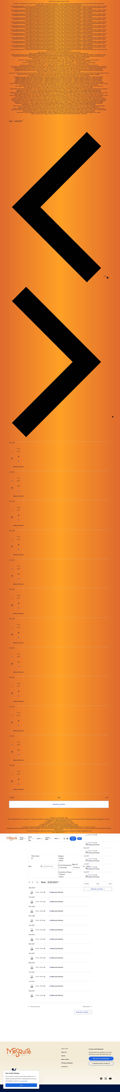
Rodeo (61, 858)
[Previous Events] (29, 882)
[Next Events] (32, 882)
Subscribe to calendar (59, 804)
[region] (21, 1080)
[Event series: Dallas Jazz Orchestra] (18, 456)
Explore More (47, 838)
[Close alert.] (113, 417)
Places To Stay (30, 838)
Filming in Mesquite (67, 1063)
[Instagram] (105, 1078)
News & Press (65, 1059)
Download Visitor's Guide (100, 1063)
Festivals (62, 874)
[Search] (64, 839)
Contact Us (73, 838)
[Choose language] (67, 839)
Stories (63, 1056)
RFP (79, 838)
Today (59, 797)
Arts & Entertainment (64, 865)
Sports (61, 876)
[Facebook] (101, 1078)
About (56, 838)
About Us (64, 1052)
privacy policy (24, 1081)
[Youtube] (110, 1078)
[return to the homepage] (18, 1052)
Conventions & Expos (64, 872)
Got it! (21, 1085)
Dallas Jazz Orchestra (18, 466)
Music (61, 860)
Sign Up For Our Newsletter (101, 1058)
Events (39, 838)
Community (63, 867)
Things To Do (22, 838)
